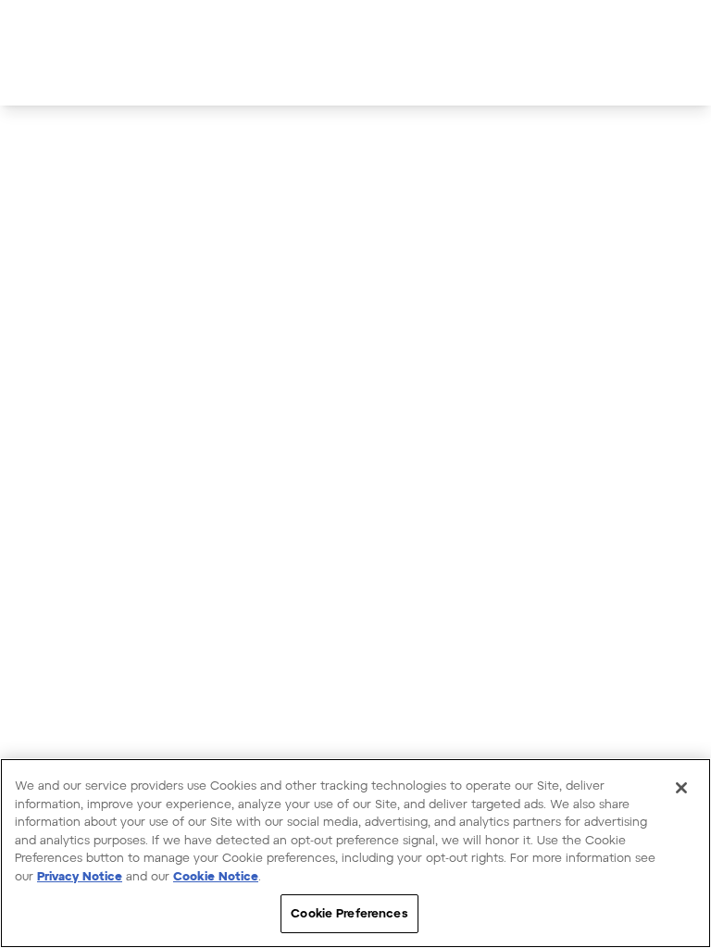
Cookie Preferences (349, 912)
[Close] (681, 787)
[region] (355, 853)
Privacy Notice (79, 875)
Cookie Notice (215, 875)
